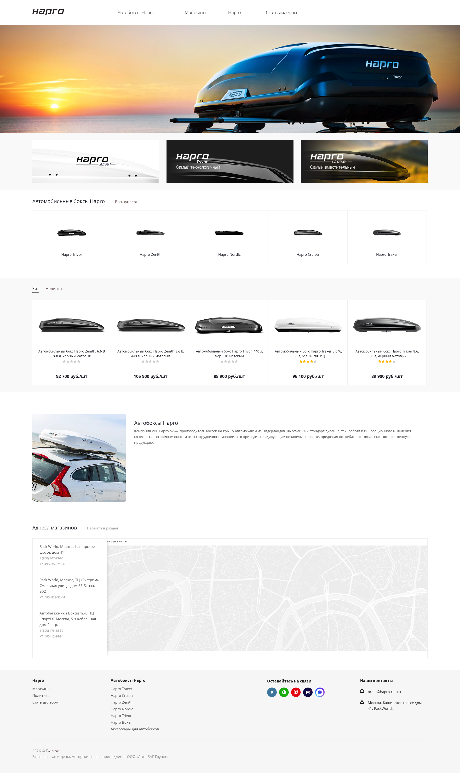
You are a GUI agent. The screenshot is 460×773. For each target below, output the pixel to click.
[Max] (320, 692)
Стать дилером (45, 702)
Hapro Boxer (121, 722)
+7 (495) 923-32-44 (52, 597)
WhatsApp (284, 692)
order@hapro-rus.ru (384, 691)
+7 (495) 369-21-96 (52, 564)
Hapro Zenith (150, 254)
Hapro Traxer (387, 254)
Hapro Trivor (71, 254)
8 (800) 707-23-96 (51, 558)
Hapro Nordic (229, 254)
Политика (41, 695)
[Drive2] (296, 692)
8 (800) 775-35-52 (51, 630)
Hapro (38, 680)
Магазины (41, 688)
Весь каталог (126, 201)
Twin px (52, 750)
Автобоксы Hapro (128, 680)
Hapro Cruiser (308, 254)
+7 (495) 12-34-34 (51, 636)
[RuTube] (308, 692)
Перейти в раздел (102, 528)
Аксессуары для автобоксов (135, 729)
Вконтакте (272, 692)
